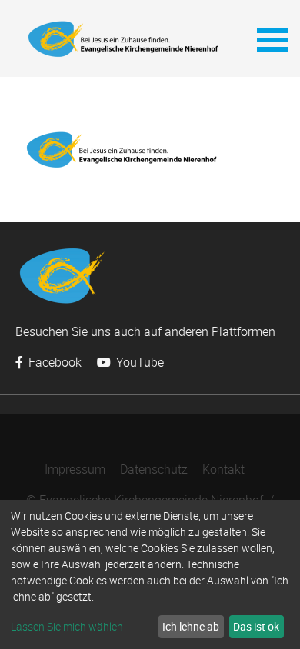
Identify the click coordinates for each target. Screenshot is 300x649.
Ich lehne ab (190, 626)
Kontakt (223, 469)
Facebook (53, 362)
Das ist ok (256, 626)
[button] (271, 38)
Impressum (75, 469)
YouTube (138, 362)
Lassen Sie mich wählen (67, 626)
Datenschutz (154, 469)
